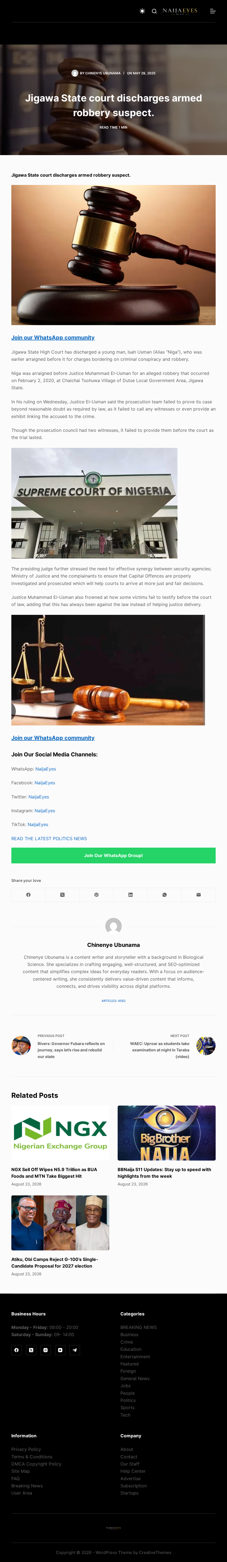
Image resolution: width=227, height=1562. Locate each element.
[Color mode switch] (142, 11)
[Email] (199, 895)
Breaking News (27, 1485)
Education (130, 1349)
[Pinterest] (97, 895)
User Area (21, 1493)
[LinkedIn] (131, 895)
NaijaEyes (45, 769)
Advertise (130, 1478)
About (126, 1449)
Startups (129, 1493)
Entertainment (135, 1356)
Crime (126, 1342)
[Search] (154, 11)
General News (134, 1378)
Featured (129, 1364)
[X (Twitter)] (63, 895)
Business (129, 1334)
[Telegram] (74, 1350)
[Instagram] (45, 1350)
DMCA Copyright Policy (36, 1464)
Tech (125, 1415)
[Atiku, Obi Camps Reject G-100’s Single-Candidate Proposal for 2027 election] (60, 1222)
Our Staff (130, 1464)
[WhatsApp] (165, 895)
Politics (128, 1400)
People (127, 1393)
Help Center (133, 1471)
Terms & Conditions (31, 1456)
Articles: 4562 (114, 1001)
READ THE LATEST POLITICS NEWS (49, 838)
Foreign (128, 1371)
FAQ (15, 1478)
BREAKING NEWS (138, 1327)
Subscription (133, 1485)
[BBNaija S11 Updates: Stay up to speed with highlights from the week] (167, 1133)
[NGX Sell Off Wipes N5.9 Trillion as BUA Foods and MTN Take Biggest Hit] (60, 1133)
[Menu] (213, 11)
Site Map (20, 1471)
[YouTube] (60, 1350)
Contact (128, 1456)
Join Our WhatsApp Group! (113, 855)
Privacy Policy (26, 1449)
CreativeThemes (155, 1552)
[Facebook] (29, 895)
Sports (127, 1407)
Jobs (125, 1385)
